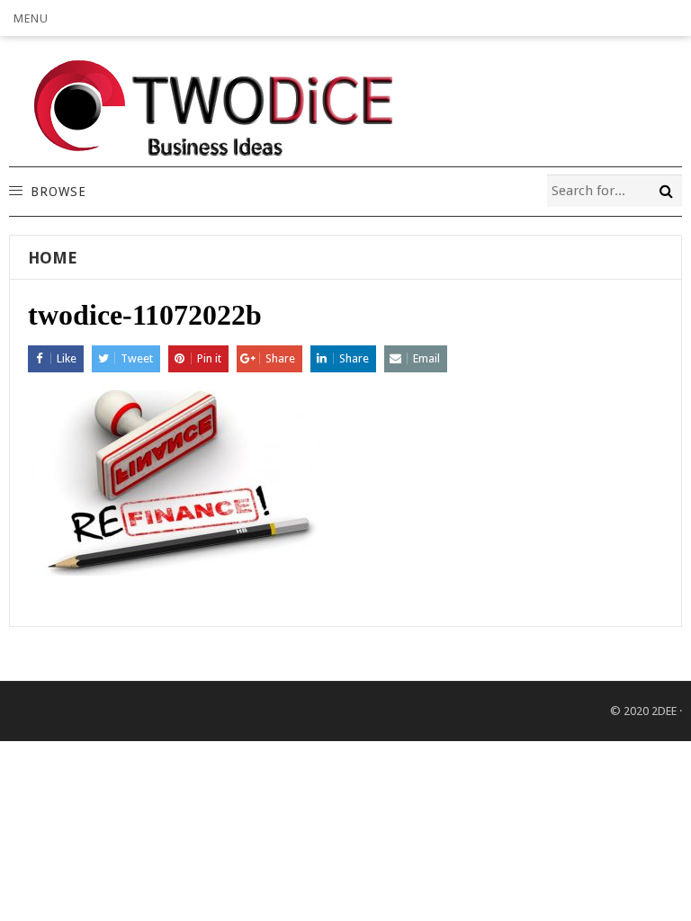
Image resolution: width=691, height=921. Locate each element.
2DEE (664, 711)
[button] (31, 17)
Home (52, 257)
